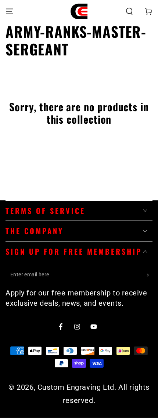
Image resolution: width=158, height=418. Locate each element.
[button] (129, 11)
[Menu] (9, 11)
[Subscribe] (148, 275)
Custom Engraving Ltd (75, 387)
